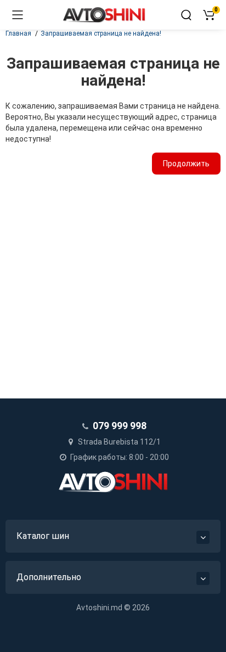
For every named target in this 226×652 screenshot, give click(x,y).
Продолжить (186, 163)
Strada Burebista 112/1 (118, 441)
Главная (18, 33)
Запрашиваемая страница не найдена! (101, 33)
